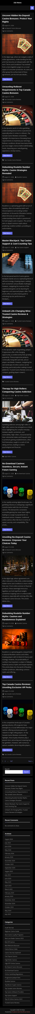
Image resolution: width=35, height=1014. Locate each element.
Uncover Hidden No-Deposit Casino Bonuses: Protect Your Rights (17, 18)
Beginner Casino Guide (12, 931)
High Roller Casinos (23, 395)
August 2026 (9, 839)
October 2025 (9, 864)
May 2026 (8, 850)
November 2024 (10, 903)
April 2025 (8, 886)
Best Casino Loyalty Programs (14, 935)
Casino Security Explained (13, 953)
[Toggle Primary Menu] (32, 8)
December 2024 (10, 900)
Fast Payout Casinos (11, 956)
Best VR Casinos (10, 942)
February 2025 (9, 893)
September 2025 (10, 868)
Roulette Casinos (22, 177)
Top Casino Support (23, 247)
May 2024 (8, 911)
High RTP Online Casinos (12, 963)
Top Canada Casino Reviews (12, 99)
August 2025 (9, 871)
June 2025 (8, 878)
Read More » (8, 79)
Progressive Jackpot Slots (12, 978)
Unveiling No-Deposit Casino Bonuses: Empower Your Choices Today (16, 540)
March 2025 (8, 889)
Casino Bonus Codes (11, 949)
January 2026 (9, 857)
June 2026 (8, 846)
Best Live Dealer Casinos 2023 (14, 938)
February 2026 (9, 853)
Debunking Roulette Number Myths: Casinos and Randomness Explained (16, 616)
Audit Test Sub (9, 928)
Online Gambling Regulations (14, 974)
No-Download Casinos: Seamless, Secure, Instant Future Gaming (15, 466)
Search (7, 769)
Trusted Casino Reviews (24, 321)
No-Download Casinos (23, 473)
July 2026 (8, 843)
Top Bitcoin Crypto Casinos (13, 985)
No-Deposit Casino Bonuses (12, 28)
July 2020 (8, 914)
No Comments (8, 31)
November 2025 (10, 861)
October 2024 (9, 907)
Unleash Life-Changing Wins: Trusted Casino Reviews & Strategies (16, 314)
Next (30, 761)
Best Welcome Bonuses (12, 945)
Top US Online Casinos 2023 (13, 999)
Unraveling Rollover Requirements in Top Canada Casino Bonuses (16, 90)
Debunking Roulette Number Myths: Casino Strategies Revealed (16, 170)
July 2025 (8, 875)
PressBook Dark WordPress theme (21, 1012)
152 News (18, 3)
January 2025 (9, 896)
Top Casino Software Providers (14, 992)
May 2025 (8, 882)
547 (11, 761)
